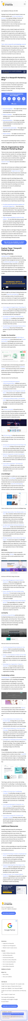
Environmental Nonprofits (8, 957)
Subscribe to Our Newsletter (9, 1006)
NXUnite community (8, 409)
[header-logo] (9, 4)
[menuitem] (24, 4)
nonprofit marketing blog (17, 483)
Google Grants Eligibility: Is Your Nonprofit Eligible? (11, 988)
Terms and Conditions (7, 976)
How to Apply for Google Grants (8, 994)
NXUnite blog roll (7, 435)
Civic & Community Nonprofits (9, 961)
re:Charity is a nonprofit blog (8, 615)
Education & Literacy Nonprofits (9, 959)
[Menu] (24, 4)
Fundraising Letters (5, 677)
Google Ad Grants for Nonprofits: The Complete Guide (12, 984)
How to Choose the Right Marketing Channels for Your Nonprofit (13, 1014)
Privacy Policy (5, 974)
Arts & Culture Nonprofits (8, 964)
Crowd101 (23, 754)
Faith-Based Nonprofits (7, 955)
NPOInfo (12, 554)
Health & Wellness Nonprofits (9, 953)
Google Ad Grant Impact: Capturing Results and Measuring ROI (13, 991)
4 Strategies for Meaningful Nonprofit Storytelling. (15, 739)
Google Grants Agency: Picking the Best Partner (11, 986)
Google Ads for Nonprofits (8, 943)
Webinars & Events (6, 969)
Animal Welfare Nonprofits (8, 966)
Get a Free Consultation (8, 913)
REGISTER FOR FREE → (6, 1018)
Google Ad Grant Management (9, 945)
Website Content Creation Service (10, 947)
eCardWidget (12, 478)
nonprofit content (5, 161)
